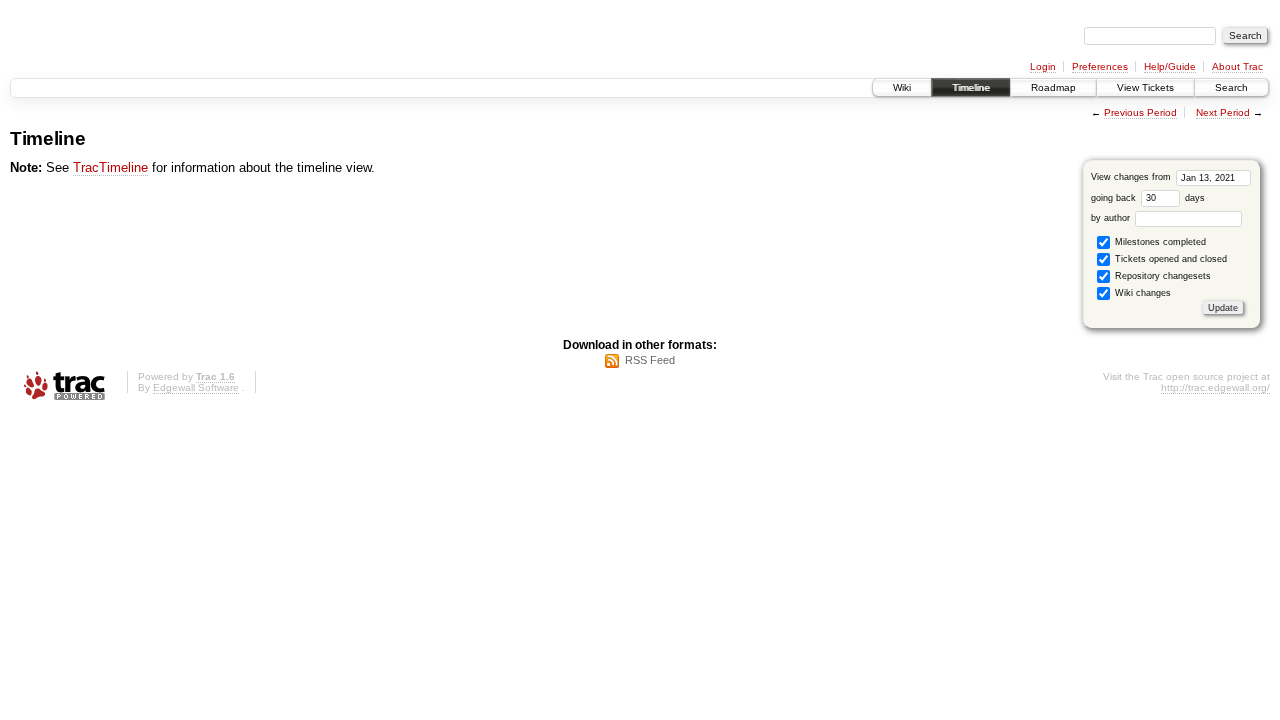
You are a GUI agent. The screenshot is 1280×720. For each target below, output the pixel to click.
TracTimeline (110, 167)
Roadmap (1053, 87)
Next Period (1223, 112)
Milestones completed (1159, 242)
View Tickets (1145, 87)
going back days (1148, 198)
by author (1112, 218)
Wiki (902, 87)
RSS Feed (650, 360)
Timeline (971, 87)
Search (1231, 87)
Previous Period (1140, 112)
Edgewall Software (196, 387)
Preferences (1100, 66)
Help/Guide (1170, 66)
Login (1043, 66)
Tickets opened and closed (1169, 259)
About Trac (1237, 66)
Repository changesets (1161, 276)
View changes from (1132, 177)
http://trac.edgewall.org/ (1215, 387)
